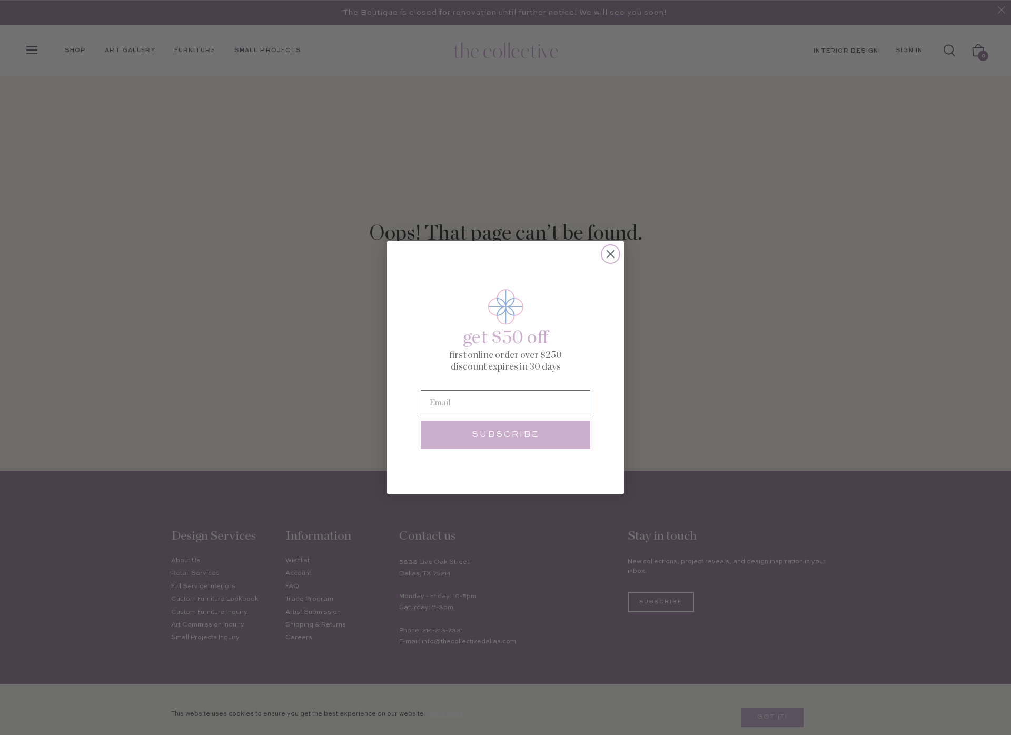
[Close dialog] (610, 254)
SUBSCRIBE (505, 435)
